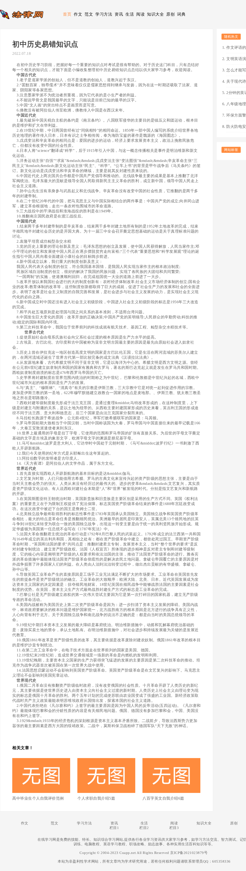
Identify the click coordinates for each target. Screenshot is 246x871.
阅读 (140, 14)
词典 (181, 14)
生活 (129, 14)
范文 (89, 14)
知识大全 (155, 14)
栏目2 (144, 828)
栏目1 (114, 828)
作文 (78, 14)
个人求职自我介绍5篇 (96, 798)
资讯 (119, 14)
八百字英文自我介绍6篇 (163, 798)
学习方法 (103, 14)
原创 (170, 14)
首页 (67, 14)
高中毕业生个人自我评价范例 (38, 798)
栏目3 (174, 828)
